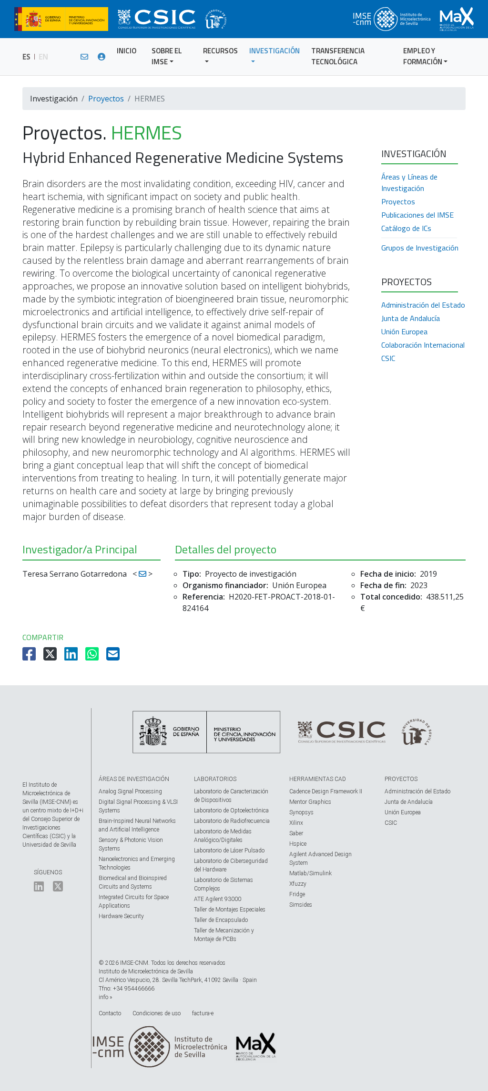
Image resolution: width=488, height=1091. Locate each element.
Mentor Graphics (310, 802)
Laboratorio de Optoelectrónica (231, 810)
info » (105, 997)
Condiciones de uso (156, 1013)
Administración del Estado (423, 304)
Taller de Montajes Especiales (229, 909)
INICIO (126, 50)
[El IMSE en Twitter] (58, 888)
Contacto (110, 1013)
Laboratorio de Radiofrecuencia (232, 821)
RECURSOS (220, 50)
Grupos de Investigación (419, 247)
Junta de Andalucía (410, 318)
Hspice (297, 844)
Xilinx (296, 823)
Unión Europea (404, 331)
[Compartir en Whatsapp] (93, 656)
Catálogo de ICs (406, 228)
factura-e (203, 1013)
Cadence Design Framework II (325, 791)
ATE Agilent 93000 (217, 899)
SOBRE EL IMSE (167, 56)
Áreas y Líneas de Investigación (409, 182)
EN (43, 56)
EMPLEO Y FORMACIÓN (422, 56)
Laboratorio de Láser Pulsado (229, 850)
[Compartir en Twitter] (51, 656)
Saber (296, 833)
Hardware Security (121, 916)
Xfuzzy (297, 884)
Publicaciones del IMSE (417, 214)
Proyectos (106, 98)
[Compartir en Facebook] (30, 656)
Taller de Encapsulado (221, 920)
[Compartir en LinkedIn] (72, 656)
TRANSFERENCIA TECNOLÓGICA (338, 56)
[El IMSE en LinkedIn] (39, 888)
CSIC (388, 358)
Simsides (300, 904)
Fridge (297, 894)
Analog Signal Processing (130, 791)
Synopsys (301, 812)
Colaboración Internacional (423, 344)
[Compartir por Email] (114, 656)
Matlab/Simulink (310, 873)
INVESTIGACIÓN (274, 50)
